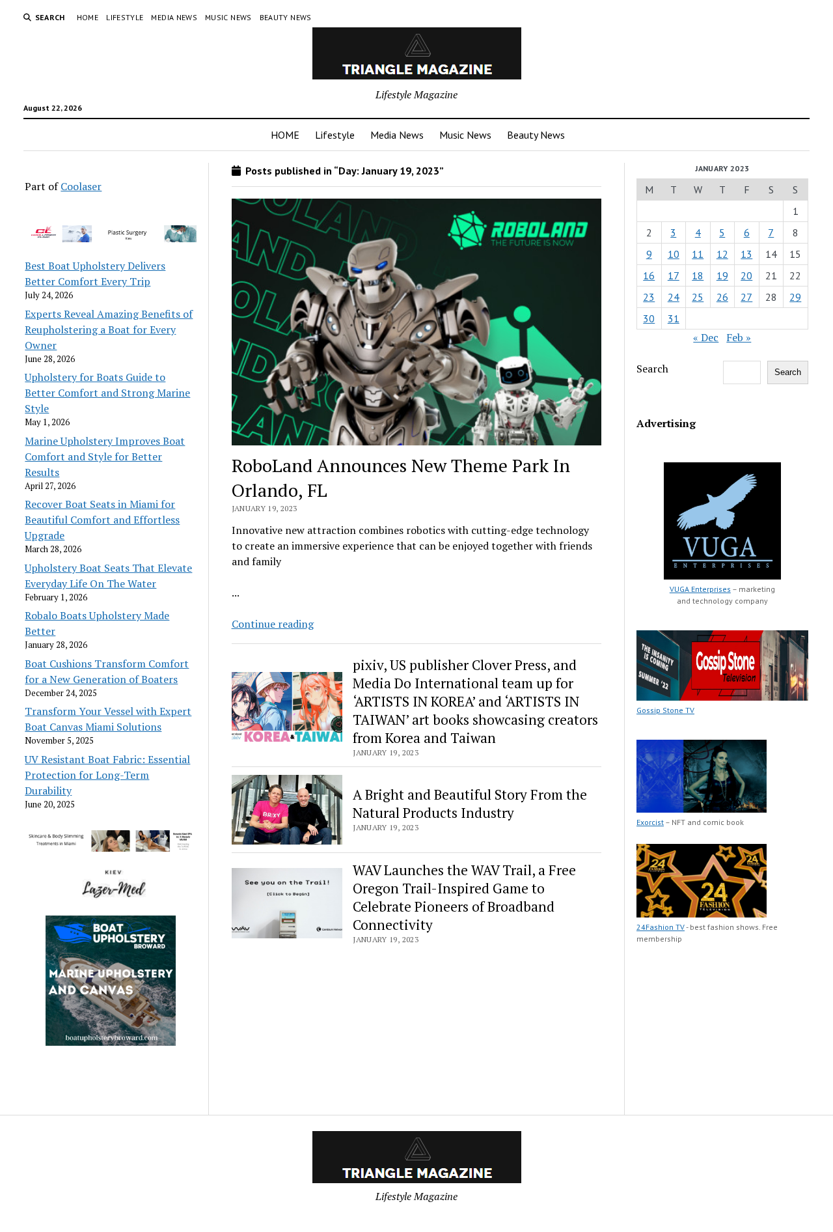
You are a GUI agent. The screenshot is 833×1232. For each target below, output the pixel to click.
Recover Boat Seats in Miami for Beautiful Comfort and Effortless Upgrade (102, 519)
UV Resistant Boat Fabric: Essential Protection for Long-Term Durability (107, 775)
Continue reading (273, 624)
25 (697, 296)
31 (673, 318)
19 (722, 275)
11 (697, 253)
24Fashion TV (660, 927)
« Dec (705, 337)
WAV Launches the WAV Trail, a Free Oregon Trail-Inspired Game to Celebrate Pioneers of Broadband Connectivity (464, 897)
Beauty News (286, 17)
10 (673, 253)
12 (722, 253)
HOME (87, 17)
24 (673, 296)
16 (649, 275)
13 (746, 253)
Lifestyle (124, 17)
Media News (174, 17)
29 (795, 296)
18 (697, 275)
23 (649, 296)
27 (746, 296)
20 (746, 275)
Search (652, 368)
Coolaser (81, 186)
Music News (228, 17)
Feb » (738, 337)
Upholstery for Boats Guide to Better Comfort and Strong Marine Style (107, 392)
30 (649, 318)
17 (673, 275)
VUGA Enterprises (700, 589)
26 (722, 296)
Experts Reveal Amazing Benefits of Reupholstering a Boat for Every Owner (109, 329)
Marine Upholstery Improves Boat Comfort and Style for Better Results (105, 456)
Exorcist (650, 822)
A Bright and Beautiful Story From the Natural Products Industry (470, 803)
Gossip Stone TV (665, 710)
